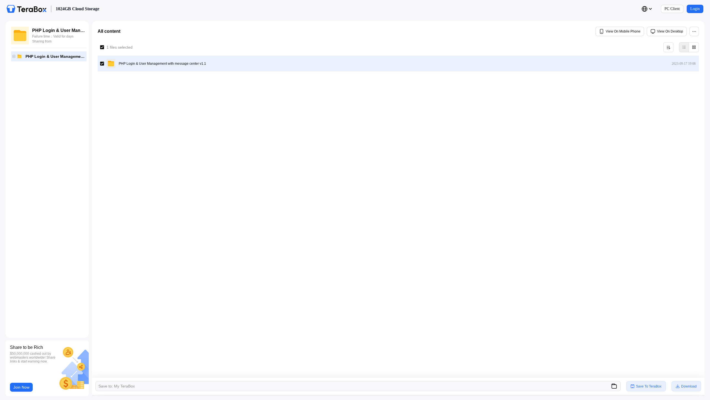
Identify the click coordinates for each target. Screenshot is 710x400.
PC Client (672, 9)
